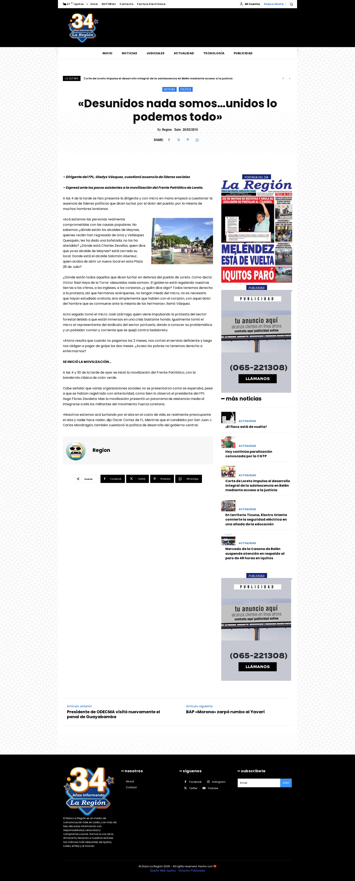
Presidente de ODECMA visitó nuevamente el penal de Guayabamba (113, 714)
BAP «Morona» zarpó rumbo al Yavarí (225, 711)
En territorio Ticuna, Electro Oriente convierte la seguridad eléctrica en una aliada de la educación (154, 78)
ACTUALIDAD (247, 421)
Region (167, 130)
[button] (291, 4)
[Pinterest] (188, 140)
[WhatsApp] (197, 140)
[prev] (283, 78)
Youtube (213, 788)
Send (286, 783)
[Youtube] (203, 788)
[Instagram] (208, 781)
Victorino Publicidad (191, 870)
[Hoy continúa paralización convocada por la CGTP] (228, 442)
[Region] (78, 450)
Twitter (193, 788)
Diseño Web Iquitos (163, 870)
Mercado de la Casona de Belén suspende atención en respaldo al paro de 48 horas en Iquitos (255, 553)
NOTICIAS (169, 89)
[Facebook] (169, 140)
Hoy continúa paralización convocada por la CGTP (248, 453)
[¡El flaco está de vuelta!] (228, 417)
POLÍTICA (185, 89)
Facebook (195, 782)
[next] (289, 78)
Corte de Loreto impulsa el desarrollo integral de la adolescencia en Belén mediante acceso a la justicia (257, 486)
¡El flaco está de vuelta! (246, 426)
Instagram (219, 782)
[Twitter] (178, 140)
